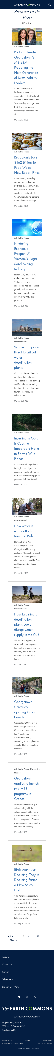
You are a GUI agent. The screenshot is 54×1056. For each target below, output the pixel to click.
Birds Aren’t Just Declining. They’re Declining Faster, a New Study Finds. (26, 879)
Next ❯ (13, 939)
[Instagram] (27, 997)
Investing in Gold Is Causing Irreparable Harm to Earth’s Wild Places (26, 448)
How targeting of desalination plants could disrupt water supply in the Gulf (26, 624)
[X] (35, 997)
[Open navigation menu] (4, 4)
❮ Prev (11, 936)
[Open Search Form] (49, 4)
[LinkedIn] (18, 997)
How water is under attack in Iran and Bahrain (26, 531)
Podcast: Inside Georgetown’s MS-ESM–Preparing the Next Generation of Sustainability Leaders (26, 67)
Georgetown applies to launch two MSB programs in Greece (26, 788)
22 (38, 936)
